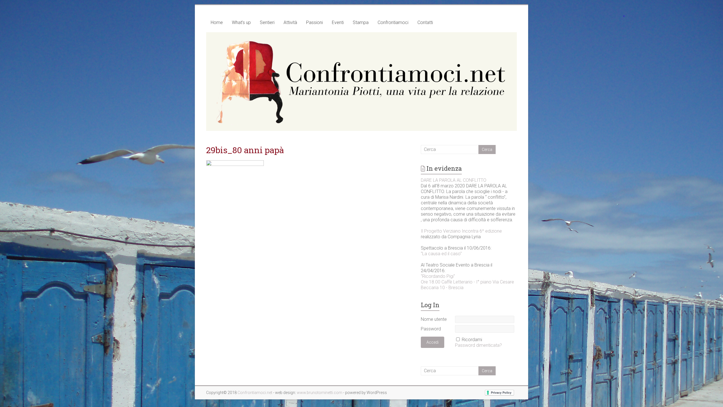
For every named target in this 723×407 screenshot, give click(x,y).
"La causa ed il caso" (441, 253)
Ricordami (472, 339)
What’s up (241, 22)
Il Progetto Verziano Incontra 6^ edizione (461, 231)
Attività (290, 22)
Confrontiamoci (393, 22)
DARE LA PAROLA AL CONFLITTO (453, 180)
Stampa (361, 22)
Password (431, 329)
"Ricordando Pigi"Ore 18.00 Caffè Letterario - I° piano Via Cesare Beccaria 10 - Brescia (467, 282)
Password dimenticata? (478, 345)
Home (217, 22)
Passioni (314, 22)
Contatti (425, 22)
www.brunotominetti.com (320, 392)
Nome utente (434, 319)
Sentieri (267, 22)
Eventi (338, 22)
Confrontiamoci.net (255, 392)
